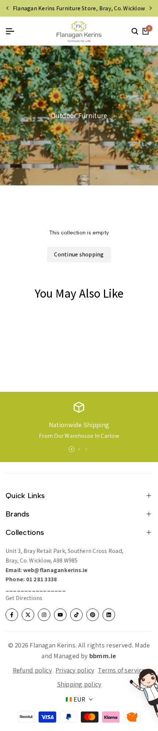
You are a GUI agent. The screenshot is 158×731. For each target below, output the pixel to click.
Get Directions (24, 598)
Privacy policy (74, 670)
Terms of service (121, 670)
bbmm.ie (102, 656)
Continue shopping (79, 254)
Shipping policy (79, 684)
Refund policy (32, 670)
